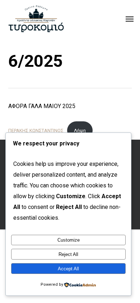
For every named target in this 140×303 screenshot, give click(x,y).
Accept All (68, 268)
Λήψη (80, 130)
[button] (130, 18)
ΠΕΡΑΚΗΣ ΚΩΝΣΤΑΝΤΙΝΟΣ (36, 130)
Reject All (68, 254)
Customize (68, 240)
